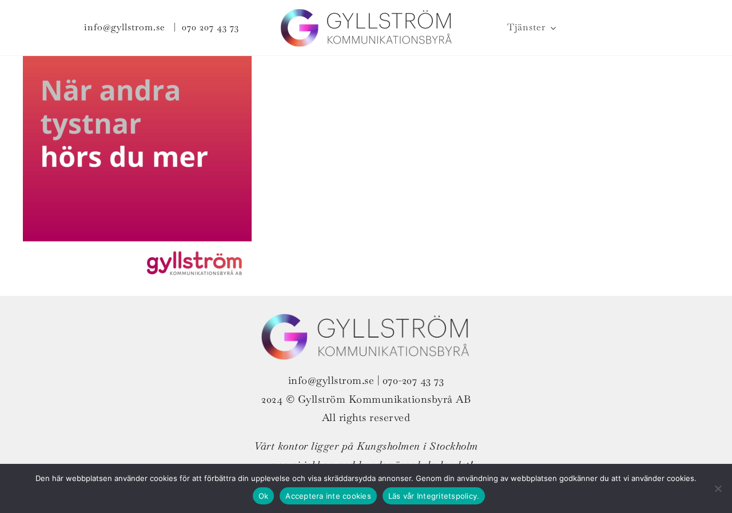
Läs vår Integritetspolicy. (434, 495)
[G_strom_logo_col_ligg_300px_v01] (366, 15)
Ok (263, 495)
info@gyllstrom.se (124, 27)
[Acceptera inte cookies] (717, 488)
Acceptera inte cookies (328, 495)
